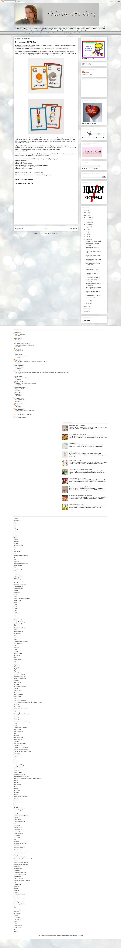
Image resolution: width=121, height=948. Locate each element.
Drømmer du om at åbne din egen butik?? (93, 284)
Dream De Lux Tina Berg (20, 584)
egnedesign (16, 841)
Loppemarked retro (18, 745)
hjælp (15, 637)
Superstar (16, 798)
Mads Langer (17, 753)
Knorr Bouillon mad (18, 737)
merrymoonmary (68, 935)
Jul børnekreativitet (18, 565)
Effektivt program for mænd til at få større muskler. (93, 256)
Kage (15, 528)
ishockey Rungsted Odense (21, 862)
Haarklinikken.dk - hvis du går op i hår (92, 263)
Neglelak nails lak (18, 766)
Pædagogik (45, 175)
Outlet (15, 612)
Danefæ (16, 688)
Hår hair (16, 594)
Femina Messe (17, 706)
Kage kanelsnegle (18, 731)
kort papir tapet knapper (20, 874)
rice (14, 905)
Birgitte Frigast (17, 665)
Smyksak (16, 794)
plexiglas (16, 892)
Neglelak (16, 530)
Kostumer (16, 602)
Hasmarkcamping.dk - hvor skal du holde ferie (93, 292)
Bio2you (16, 663)
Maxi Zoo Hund (17, 755)
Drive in (15, 692)
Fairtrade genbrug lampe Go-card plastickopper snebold (28, 702)
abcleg (37, 48)
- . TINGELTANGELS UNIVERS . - (24, 414)
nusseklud (16, 886)
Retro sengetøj (17, 784)
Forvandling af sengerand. (92, 277)
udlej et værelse (18, 925)
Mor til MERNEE (19, 365)
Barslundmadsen (20, 387)
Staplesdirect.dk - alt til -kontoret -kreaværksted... (93, 270)
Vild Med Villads (19, 398)
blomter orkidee (17, 819)
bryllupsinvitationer (18, 631)
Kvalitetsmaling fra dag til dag (93, 297)
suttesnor (16, 651)
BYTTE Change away (19, 579)
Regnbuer (16, 780)
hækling (16, 531)
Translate (95, 168)
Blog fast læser (17, 669)
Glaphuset (18, 332)
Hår (14, 549)
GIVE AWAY (18, 339)
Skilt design (17, 790)
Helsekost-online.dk (19, 719)
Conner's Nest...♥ (20, 371)
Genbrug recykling (18, 588)
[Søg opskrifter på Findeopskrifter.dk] (87, 64)
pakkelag (16, 888)
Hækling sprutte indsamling (21, 563)
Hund (15, 522)
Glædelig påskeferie (20, 399)
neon (15, 882)
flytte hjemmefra (18, 849)
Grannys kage (17, 592)
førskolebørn (32, 175)
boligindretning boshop (19, 821)
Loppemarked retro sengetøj (21, 747)
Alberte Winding (18, 653)
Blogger (81, 935)
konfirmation (17, 870)
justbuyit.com (17, 866)
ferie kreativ (17, 845)
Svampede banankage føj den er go (78, 434)
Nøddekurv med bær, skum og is (77, 478)
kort (15, 553)
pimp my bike (17, 890)
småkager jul (17, 911)
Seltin (15, 786)
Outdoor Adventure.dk (19, 774)
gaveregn (16, 855)
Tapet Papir (16, 800)
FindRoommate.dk (18, 586)
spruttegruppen (17, 913)
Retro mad (16, 782)
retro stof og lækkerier (19, 903)
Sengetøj (16, 788)
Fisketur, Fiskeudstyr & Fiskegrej (91, 280)
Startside (18, 33)
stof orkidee (17, 917)
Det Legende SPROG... (92, 267)
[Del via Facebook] (40, 172)
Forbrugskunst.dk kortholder (21, 708)
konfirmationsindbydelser (20, 872)
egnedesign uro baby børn (20, 843)
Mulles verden (19, 403)
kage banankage (18, 868)
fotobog (15, 635)
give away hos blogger (19, 857)
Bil (14, 557)
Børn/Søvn (16, 680)
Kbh (15, 733)
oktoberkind (18, 354)
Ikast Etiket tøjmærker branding (22, 721)
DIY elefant (16, 684)
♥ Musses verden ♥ (20, 417)
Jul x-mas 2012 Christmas (20, 727)
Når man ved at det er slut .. (22, 388)
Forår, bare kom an (74, 443)
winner (15, 929)
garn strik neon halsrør (19, 853)
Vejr (15, 804)
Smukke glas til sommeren (21, 356)
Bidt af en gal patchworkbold (93, 241)
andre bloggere (17, 813)
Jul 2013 (16, 725)
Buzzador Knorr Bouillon (20, 678)
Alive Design (17, 655)
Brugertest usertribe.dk (19, 674)
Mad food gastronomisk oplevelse (22, 751)
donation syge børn (18, 833)
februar (88, 300)
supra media (17, 919)
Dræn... (17, 405)
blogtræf (16, 817)
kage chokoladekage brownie (21, 641)
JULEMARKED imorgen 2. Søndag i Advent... (26, 383)
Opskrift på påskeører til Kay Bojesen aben (25, 345)
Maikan (15, 608)
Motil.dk (16, 761)
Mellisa (15, 757)
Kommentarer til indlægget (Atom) (49, 233)
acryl (15, 812)
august (88, 227)
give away (16, 518)
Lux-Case (16, 606)
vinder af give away (18, 577)
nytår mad (16, 647)
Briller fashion (17, 672)
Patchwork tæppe (18, 569)
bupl (27, 175)
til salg (15, 923)
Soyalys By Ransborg (19, 622)
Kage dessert (17, 551)
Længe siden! (18, 394)
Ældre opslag (72, 228)
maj (87, 234)
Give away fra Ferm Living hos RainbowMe (80, 487)
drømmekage (17, 837)
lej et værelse (17, 876)
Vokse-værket (19, 349)
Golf (15, 559)
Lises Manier (18, 392)
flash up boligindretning (19, 847)
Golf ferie (16, 590)
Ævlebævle (18, 338)
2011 (85, 311)
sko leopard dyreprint (19, 909)
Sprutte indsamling (18, 624)
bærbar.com (17, 825)
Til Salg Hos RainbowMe (73, 33)
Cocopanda (16, 524)
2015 (86, 212)
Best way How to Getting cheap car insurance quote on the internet (31, 361)
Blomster (16, 537)
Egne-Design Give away (75, 460)
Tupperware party (18, 802)
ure (14, 534)
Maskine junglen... (73, 452)
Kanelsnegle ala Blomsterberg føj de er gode (80, 495)
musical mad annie (18, 878)
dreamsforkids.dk (18, 835)
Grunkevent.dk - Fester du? (93, 295)
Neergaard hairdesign (19, 765)
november (89, 219)
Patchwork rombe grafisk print (21, 776)
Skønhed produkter (18, 620)
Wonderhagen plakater (19, 627)
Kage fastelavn (17, 729)
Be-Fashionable (18, 659)
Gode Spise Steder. (30, 33)
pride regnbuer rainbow (19, 894)
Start (45, 228)
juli (87, 229)
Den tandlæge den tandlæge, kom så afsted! (93, 288)
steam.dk (16, 915)
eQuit (15, 839)
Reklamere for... (58, 33)
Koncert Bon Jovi (18, 739)
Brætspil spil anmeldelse (20, 676)
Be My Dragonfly (19, 409)
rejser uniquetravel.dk (19, 898)
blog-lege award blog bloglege (21, 815)
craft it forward (17, 831)
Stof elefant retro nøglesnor (21, 796)
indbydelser (16, 860)
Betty (15, 661)
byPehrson (18, 360)
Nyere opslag (19, 228)
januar (88, 303)
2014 (86, 215)
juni (87, 232)
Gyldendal (16, 717)
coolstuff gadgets (18, 829)
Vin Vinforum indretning (20, 808)
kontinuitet (38, 175)
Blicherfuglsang (17, 667)
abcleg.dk (22, 175)
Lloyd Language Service (20, 743)
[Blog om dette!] (37, 172)
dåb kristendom (17, 633)
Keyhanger (16, 735)
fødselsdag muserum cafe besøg (22, 851)
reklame (16, 900)
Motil (15, 759)
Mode (15, 567)
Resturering (16, 614)
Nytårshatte (16, 770)
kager (15, 573)
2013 (86, 306)
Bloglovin (16, 671)
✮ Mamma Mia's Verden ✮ (22, 343)
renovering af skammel (19, 902)
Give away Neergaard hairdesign (22, 714)
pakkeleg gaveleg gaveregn (21, 555)
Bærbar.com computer (19, 580)
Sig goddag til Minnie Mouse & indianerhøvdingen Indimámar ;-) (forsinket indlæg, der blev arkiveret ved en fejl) (42, 372)
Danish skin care (18, 690)
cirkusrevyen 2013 (18, 827)
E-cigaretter (16, 698)
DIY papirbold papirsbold (20, 686)
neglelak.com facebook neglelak (22, 880)
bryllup (15, 629)
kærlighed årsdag (18, 643)
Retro (15, 616)
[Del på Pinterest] (42, 172)
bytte (15, 823)
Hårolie (15, 596)
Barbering (16, 657)
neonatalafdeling (18, 884)
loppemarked (17, 539)
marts (87, 239)
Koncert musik (17, 600)
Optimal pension (18, 772)
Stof (15, 571)
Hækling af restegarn (20, 334)
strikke (15, 649)
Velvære (16, 806)
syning (15, 921)
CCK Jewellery (17, 682)
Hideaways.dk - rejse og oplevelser (92, 248)
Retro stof (16, 618)
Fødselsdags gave (18, 712)
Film (15, 547)
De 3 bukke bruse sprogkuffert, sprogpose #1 (80, 469)
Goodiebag (16, 561)
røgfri (15, 907)
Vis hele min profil (87, 74)
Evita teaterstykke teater (20, 700)
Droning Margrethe (18, 694)
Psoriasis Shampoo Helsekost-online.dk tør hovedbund (28, 778)
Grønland (16, 716)
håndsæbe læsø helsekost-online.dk (23, 858)
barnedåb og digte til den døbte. (77, 425)
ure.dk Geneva (17, 927)
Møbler (15, 763)
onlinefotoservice (18, 575)
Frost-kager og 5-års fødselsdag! (23, 377)
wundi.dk (16, 931)
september (89, 224)
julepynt (16, 639)
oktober (88, 222)
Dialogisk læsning (18, 545)
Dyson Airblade (17, 696)
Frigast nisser (17, 710)
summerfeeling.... (19, 367)
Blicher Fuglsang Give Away (76, 504)
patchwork (16, 541)
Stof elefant (16, 626)
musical (16, 645)
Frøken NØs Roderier (21, 382)
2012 (86, 308)
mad (15, 526)
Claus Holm (16, 582)
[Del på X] (39, 172)
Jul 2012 (16, 723)
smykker (16, 543)
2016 (86, 210)
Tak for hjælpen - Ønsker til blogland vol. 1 (25, 410)
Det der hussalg (19, 350)
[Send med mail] (35, 172)
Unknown (87, 72)
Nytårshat (16, 768)
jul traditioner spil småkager (21, 864)
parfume (16, 535)
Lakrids (15, 604)
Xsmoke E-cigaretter (19, 810)
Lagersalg (16, 741)
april (87, 236)
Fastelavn (16, 704)
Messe (15, 610)
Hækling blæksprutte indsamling (22, 598)
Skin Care (16, 792)
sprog (49, 175)
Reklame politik (44, 33)
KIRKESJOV (18, 376)
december (89, 217)
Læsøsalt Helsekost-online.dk (21, 749)
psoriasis (16, 896)
